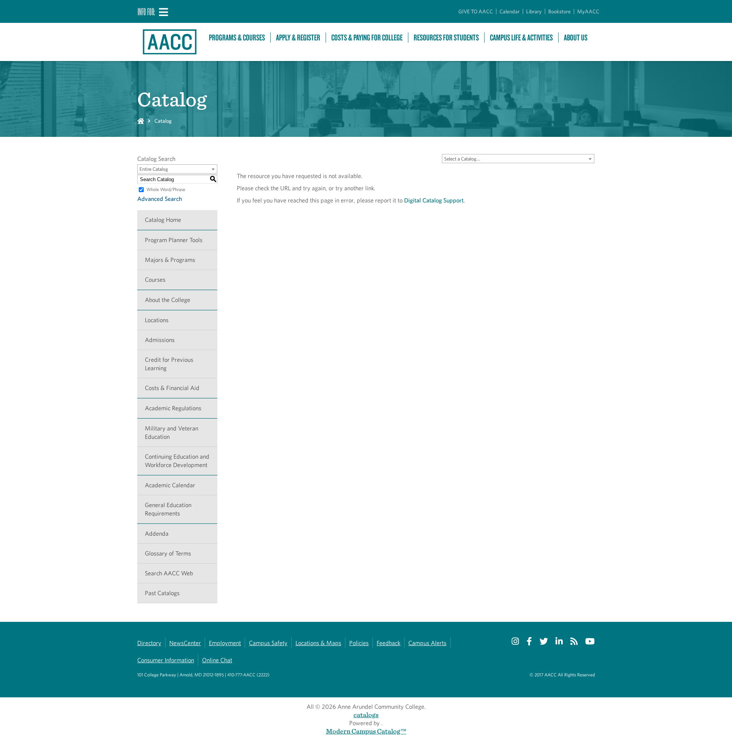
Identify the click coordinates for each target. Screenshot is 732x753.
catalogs (366, 715)
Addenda (157, 533)
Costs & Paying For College (367, 38)
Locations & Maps (318, 643)
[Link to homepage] (169, 42)
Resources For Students (446, 38)
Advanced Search (159, 198)
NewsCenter (185, 643)
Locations (157, 320)
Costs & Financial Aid (172, 388)
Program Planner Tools (173, 240)
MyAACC (588, 11)
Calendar (509, 11)
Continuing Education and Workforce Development (177, 461)
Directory (149, 643)
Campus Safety (268, 643)
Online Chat (217, 660)
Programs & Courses (237, 38)
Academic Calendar (170, 485)
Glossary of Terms (168, 553)
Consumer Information (165, 660)
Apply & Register (298, 38)
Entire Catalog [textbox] (154, 169)
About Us (576, 38)
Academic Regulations (173, 408)
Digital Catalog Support (434, 200)
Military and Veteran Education (171, 432)
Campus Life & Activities (521, 38)
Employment (225, 643)
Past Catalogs (162, 593)
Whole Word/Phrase (165, 189)
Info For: (146, 11)
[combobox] (518, 158)
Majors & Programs (170, 259)
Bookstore (559, 11)
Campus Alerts (427, 643)
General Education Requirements (168, 509)
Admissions (160, 340)
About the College (167, 299)
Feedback (388, 643)
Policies (359, 643)
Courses (155, 279)
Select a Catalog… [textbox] (462, 159)
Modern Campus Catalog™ (366, 731)
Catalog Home (163, 219)
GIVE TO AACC (475, 11)
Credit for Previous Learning (169, 364)
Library (534, 11)
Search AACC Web (169, 573)
